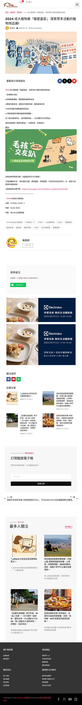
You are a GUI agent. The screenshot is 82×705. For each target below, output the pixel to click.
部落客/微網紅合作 (48, 679)
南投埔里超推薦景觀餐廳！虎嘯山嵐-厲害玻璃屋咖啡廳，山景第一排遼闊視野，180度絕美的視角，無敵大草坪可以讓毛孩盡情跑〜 (57, 564)
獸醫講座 (56, 228)
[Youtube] (70, 699)
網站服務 (45, 682)
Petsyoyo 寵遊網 (23, 698)
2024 (7, 90)
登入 (30, 2)
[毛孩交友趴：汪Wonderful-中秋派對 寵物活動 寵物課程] (41, 150)
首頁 (7, 12)
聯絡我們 (6, 659)
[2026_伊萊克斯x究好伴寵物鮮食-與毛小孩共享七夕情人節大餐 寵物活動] (41, 318)
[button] (59, 81)
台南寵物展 (50, 222)
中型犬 (40, 222)
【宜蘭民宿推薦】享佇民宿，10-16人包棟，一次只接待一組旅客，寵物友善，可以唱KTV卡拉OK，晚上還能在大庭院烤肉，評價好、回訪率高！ (28, 423)
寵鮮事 (12, 12)
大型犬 (59, 222)
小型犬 (36, 228)
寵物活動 (27, 228)
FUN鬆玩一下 (30, 222)
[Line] (76, 699)
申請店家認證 (46, 659)
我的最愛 (6, 679)
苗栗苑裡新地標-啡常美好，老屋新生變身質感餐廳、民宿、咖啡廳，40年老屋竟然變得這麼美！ (64, 421)
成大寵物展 (46, 228)
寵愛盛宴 (68, 222)
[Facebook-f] (58, 699)
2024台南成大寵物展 (14, 222)
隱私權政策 (46, 665)
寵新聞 (19, 12)
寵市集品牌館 (46, 676)
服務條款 (45, 662)
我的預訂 (6, 682)
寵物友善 (10, 228)
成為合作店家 (46, 685)
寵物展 (18, 228)
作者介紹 (28, 245)
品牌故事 (6, 655)
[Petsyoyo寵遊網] (11, 5)
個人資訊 (6, 676)
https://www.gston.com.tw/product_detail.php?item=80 (45, 189)
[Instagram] (64, 699)
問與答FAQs (46, 655)
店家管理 (6, 685)
